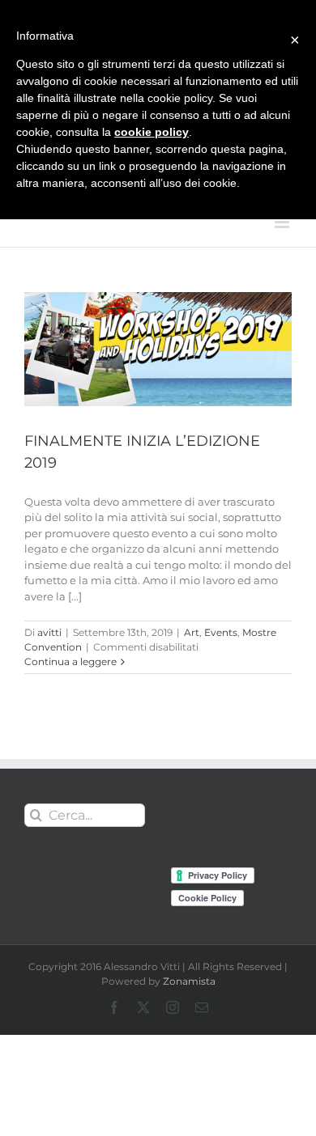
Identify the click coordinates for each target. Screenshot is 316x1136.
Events (220, 632)
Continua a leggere (70, 661)
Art (191, 632)
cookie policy (151, 131)
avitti (49, 632)
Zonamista (189, 981)
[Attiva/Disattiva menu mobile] (283, 222)
